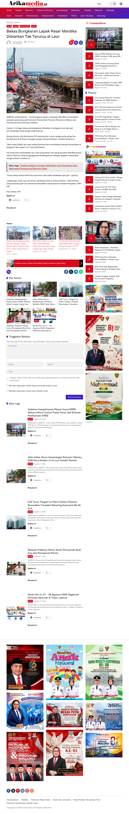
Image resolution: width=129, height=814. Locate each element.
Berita (9, 26)
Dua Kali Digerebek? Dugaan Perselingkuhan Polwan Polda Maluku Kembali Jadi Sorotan (107, 118)
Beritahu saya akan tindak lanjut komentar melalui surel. (33, 385)
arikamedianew (17, 42)
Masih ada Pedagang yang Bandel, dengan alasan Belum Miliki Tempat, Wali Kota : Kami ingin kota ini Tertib (18, 246)
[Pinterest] (18, 791)
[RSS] (32, 791)
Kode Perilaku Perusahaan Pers (86, 800)
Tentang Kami (13, 800)
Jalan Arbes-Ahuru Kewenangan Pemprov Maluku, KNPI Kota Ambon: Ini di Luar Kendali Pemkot (44, 302)
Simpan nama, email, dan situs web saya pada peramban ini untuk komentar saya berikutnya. (45, 379)
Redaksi (24, 800)
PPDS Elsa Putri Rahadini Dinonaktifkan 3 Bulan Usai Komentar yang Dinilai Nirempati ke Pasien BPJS (107, 137)
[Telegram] (76, 272)
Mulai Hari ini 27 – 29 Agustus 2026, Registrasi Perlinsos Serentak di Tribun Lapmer (43, 328)
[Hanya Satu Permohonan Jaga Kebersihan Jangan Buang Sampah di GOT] (70, 233)
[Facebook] (66, 272)
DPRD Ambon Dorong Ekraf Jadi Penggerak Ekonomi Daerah (107, 64)
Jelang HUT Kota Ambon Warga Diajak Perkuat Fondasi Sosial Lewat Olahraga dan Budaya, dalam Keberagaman (108, 178)
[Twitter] (71, 272)
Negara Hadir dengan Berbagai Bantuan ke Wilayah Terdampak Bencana (108, 197)
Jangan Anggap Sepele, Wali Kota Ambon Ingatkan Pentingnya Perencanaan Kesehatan (107, 277)
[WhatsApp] (81, 272)
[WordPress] (23, 791)
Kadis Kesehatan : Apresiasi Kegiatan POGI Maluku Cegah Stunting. (107, 248)
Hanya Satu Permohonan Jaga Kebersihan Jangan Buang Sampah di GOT (69, 243)
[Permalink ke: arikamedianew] (9, 42)
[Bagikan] (81, 43)
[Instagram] (27, 791)
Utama (34, 26)
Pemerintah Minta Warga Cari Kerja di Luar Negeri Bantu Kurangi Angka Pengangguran (108, 127)
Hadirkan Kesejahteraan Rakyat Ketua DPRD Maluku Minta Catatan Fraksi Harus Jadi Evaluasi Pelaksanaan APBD (18, 302)
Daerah (15, 26)
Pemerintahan (24, 26)
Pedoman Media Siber (40, 800)
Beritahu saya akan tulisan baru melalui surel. (28, 391)
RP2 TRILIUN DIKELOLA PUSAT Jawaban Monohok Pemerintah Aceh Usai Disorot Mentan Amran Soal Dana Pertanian (108, 108)
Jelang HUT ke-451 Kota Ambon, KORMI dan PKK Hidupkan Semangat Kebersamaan (105, 188)
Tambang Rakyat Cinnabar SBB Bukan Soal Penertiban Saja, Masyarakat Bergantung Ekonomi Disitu (108, 83)
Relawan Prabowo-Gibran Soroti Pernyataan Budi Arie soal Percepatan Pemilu (18, 328)
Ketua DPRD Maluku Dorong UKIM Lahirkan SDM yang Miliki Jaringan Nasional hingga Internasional (108, 55)
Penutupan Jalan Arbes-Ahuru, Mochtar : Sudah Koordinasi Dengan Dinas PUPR (108, 74)
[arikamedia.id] (49, 4)
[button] (114, 4)
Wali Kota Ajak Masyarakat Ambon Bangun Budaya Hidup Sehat (108, 268)
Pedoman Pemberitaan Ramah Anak (22, 803)
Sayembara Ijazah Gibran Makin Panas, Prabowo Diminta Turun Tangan (108, 207)
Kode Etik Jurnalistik (62, 800)
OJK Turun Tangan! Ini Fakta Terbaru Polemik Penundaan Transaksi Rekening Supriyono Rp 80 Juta (70, 302)
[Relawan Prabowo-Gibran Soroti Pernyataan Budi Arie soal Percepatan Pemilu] (19, 315)
